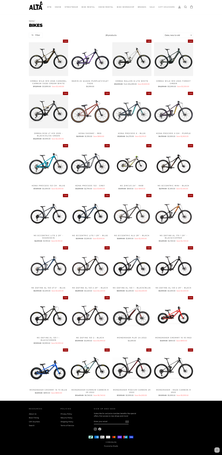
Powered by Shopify (111, 446)
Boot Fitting (34, 418)
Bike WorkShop (125, 7)
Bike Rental (88, 7)
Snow (58, 7)
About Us (32, 414)
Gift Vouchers (166, 7)
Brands (142, 7)
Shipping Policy (67, 422)
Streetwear (71, 7)
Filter (37, 35)
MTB (49, 7)
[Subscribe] (127, 421)
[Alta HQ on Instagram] (95, 429)
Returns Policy (66, 418)
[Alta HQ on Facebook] (99, 429)
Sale (152, 7)
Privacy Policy (66, 414)
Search (31, 425)
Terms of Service (67, 425)
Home (31, 21)
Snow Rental (106, 7)
